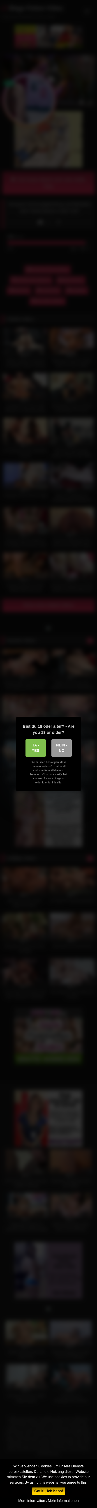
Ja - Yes (35, 748)
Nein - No (61, 748)
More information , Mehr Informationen (48, 1501)
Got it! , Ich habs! (48, 1491)
